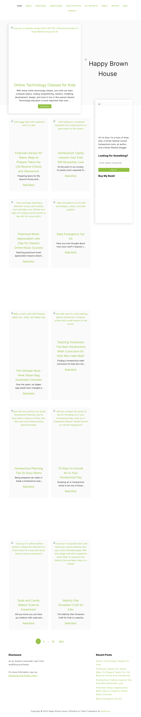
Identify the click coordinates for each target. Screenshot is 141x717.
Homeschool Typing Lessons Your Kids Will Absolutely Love (71, 157)
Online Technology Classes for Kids (45, 85)
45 (53, 641)
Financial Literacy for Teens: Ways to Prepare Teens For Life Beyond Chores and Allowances (28, 162)
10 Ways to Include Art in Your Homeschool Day (70, 473)
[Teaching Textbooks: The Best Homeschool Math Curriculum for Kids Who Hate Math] (71, 323)
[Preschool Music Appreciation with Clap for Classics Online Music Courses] (28, 214)
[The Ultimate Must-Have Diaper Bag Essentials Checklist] (28, 338)
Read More (45, 106)
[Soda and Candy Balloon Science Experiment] (28, 567)
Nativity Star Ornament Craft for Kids (70, 605)
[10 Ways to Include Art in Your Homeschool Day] (71, 435)
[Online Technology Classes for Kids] (44, 52)
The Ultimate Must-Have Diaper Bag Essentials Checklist (29, 375)
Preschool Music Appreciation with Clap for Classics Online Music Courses (112, 691)
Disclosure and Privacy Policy (23, 675)
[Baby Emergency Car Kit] (71, 214)
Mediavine (105, 711)
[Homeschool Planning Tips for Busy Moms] (28, 435)
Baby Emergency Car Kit (109, 699)
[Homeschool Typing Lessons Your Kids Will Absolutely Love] (71, 133)
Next (61, 641)
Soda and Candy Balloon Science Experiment (29, 605)
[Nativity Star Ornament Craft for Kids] (71, 567)
